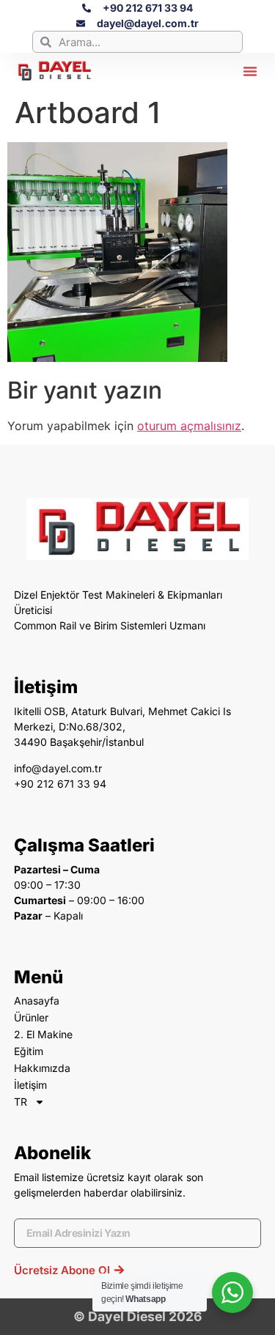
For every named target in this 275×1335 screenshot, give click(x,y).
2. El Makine (43, 1034)
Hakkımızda (42, 1068)
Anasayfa (36, 1000)
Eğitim (28, 1051)
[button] (250, 71)
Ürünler (31, 1017)
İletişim (30, 1085)
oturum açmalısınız (189, 425)
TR (20, 1101)
